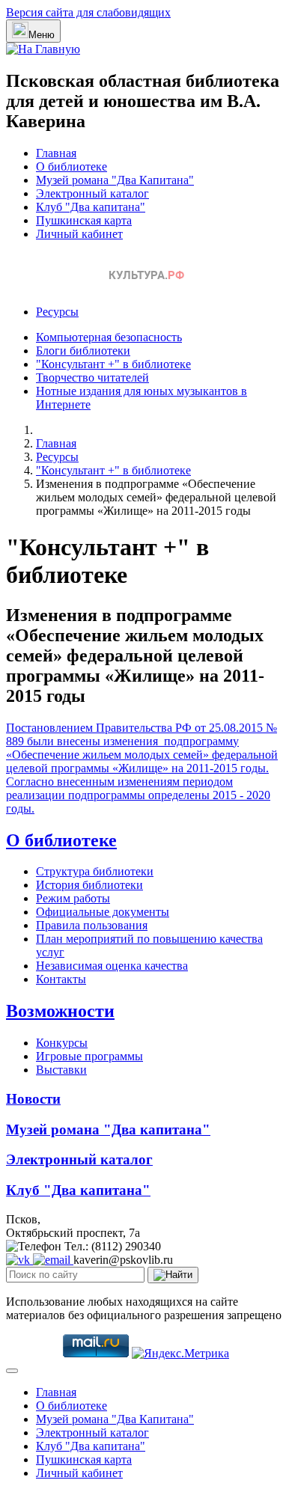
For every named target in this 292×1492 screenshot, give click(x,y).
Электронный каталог (92, 193)
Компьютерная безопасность (109, 337)
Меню (41, 34)
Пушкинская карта (84, 220)
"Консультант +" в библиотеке (113, 364)
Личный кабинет (79, 233)
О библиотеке (71, 166)
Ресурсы (57, 311)
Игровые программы (89, 1056)
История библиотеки (89, 884)
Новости (33, 1099)
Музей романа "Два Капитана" (115, 180)
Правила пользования (91, 925)
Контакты (61, 979)
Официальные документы (102, 911)
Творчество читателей (92, 377)
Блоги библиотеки (83, 350)
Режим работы (73, 898)
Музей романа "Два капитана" (108, 1129)
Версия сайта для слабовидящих (88, 12)
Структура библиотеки (94, 871)
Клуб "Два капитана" (90, 207)
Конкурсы (62, 1042)
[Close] (12, 1371)
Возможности (60, 1011)
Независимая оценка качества (112, 965)
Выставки (61, 1069)
